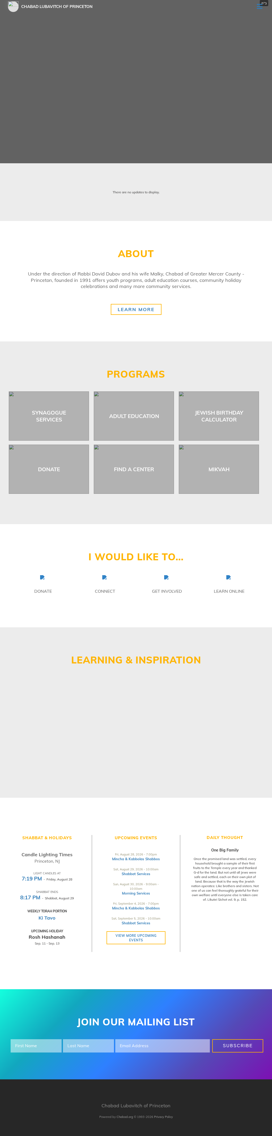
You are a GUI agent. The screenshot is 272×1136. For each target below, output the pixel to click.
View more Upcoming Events (136, 938)
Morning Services (136, 893)
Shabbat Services (136, 874)
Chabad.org (125, 1117)
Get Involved (167, 591)
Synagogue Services (49, 416)
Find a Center (134, 469)
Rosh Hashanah (47, 937)
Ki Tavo (47, 918)
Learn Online (229, 591)
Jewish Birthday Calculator (219, 416)
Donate (49, 469)
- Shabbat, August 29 (47, 898)
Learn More (136, 309)
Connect (105, 591)
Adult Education (134, 416)
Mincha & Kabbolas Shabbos (136, 859)
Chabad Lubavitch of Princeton (56, 6)
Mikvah (219, 469)
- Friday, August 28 (47, 879)
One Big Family (225, 850)
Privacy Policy (163, 1117)
